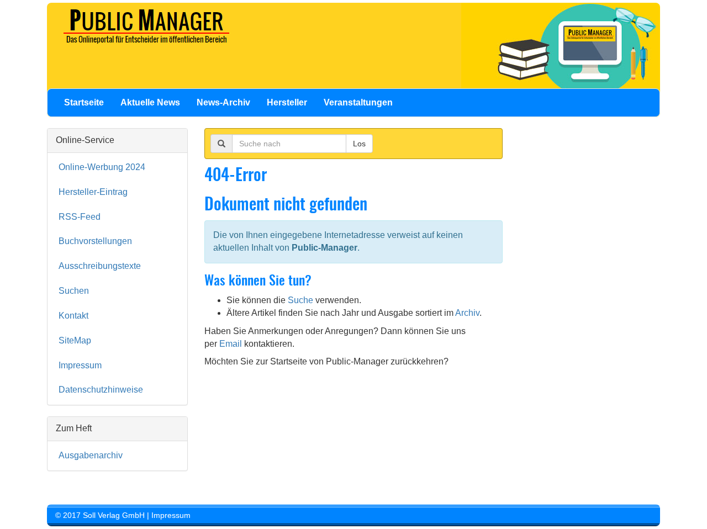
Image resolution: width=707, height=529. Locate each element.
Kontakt (73, 315)
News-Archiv (223, 102)
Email (230, 343)
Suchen (74, 290)
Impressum (80, 365)
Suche (300, 300)
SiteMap (75, 340)
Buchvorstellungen (95, 241)
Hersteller (287, 102)
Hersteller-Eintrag (93, 192)
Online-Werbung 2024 (102, 167)
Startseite (84, 102)
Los (359, 143)
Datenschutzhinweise (101, 389)
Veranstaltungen (358, 102)
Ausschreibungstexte (100, 266)
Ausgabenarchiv (91, 455)
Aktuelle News (150, 102)
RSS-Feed (80, 216)
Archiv (467, 313)
